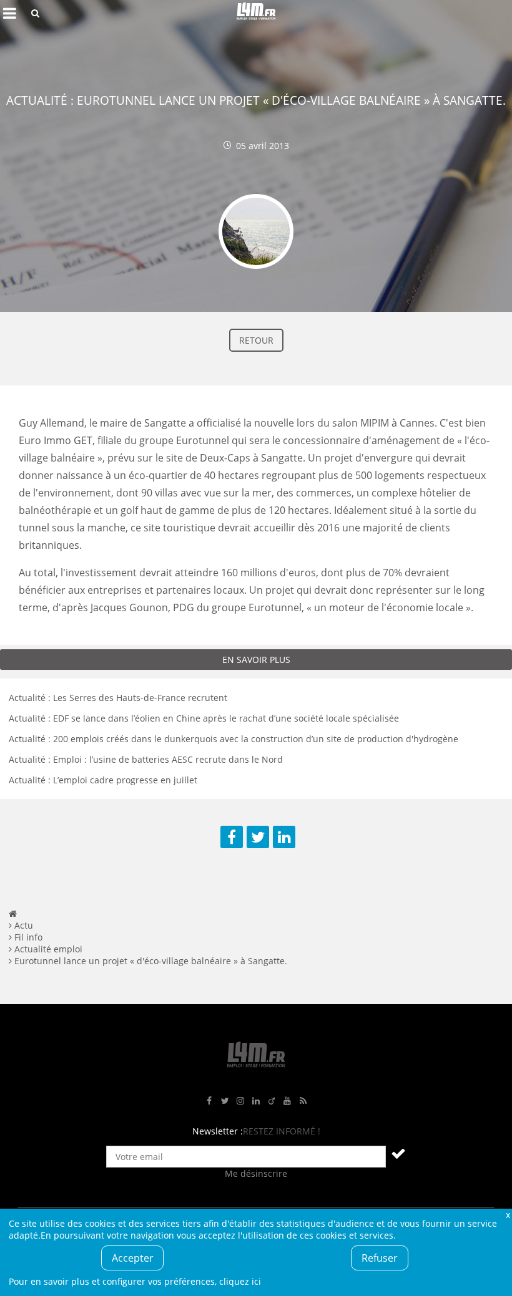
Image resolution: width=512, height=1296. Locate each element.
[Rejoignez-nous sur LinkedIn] (256, 1101)
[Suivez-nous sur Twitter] (224, 1101)
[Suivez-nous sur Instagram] (240, 1101)
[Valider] (398, 1153)
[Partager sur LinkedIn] (284, 837)
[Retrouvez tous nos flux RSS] (302, 1101)
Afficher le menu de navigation (9, 13)
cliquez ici (240, 1281)
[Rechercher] (35, 13)
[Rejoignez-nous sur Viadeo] (271, 1101)
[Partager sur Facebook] (231, 837)
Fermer (507, 1215)
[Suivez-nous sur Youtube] (287, 1101)
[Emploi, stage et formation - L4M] (13, 913)
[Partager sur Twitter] (258, 837)
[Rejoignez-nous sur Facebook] (209, 1101)
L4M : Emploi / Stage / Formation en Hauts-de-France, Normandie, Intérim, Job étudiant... (256, 13)
